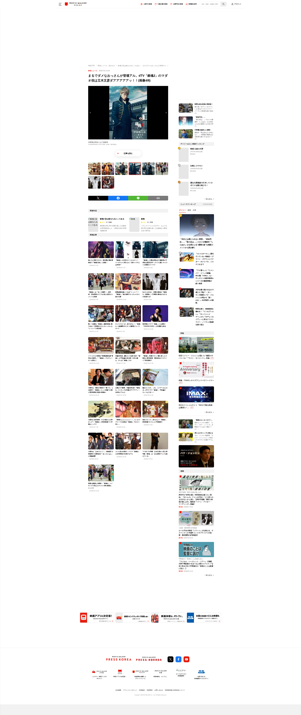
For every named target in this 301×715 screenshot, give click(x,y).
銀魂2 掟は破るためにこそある (112, 219)
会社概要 (118, 690)
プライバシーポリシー (130, 690)
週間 (189, 210)
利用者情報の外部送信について (175, 690)
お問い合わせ (158, 690)
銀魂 (143, 219)
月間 (194, 210)
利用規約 (142, 690)
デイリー (182, 210)
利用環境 (149, 690)
